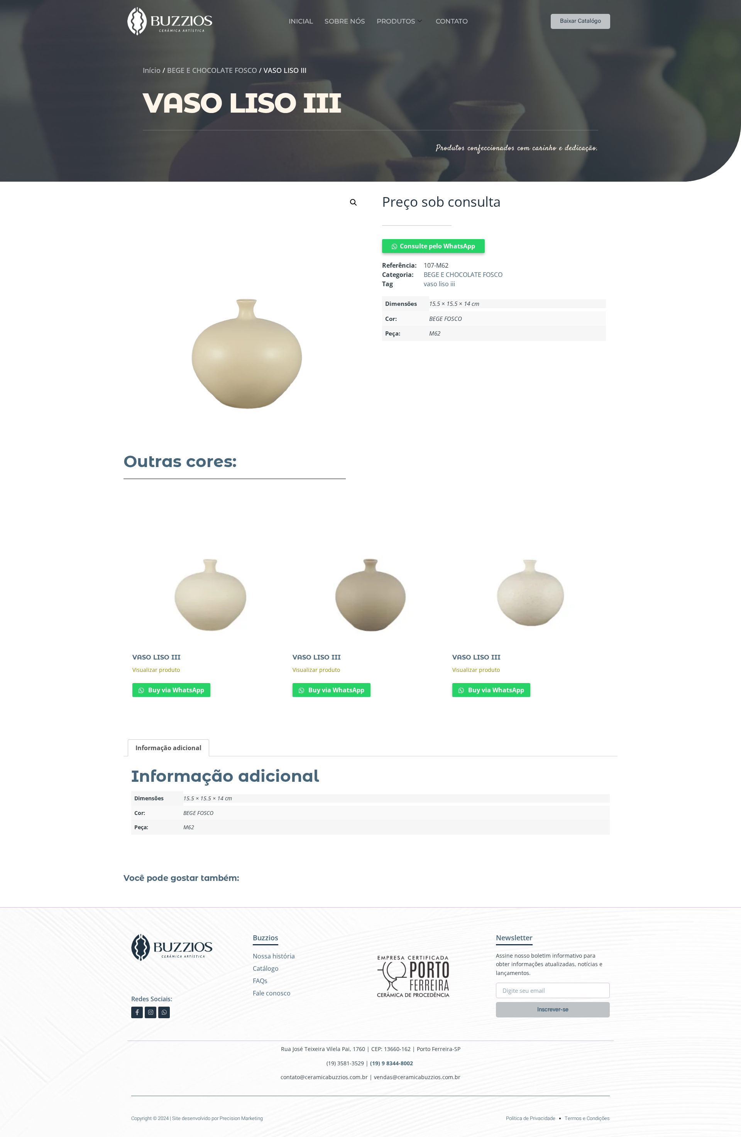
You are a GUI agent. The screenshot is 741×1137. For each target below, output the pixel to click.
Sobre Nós (345, 21)
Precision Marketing (241, 1118)
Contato (452, 21)
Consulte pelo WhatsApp (437, 246)
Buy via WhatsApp (175, 690)
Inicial (301, 21)
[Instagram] (150, 1012)
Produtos (396, 21)
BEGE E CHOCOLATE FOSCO (212, 70)
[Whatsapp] (164, 1012)
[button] (353, 202)
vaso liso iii (439, 284)
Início (152, 70)
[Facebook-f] (137, 1012)
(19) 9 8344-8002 (392, 1063)
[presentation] (355, 716)
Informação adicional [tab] (168, 748)
